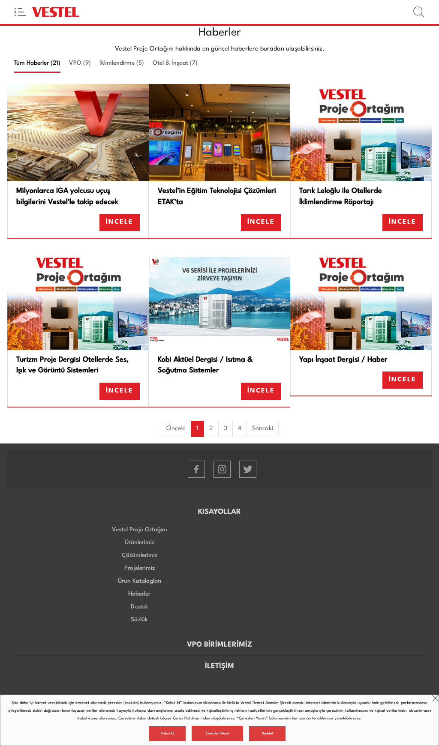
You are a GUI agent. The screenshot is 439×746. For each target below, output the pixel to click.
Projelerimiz (139, 568)
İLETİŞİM (219, 666)
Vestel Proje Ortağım (139, 530)
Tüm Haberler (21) (37, 63)
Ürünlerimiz (139, 542)
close (435, 698)
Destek (139, 607)
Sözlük (139, 620)
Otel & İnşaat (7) (175, 63)
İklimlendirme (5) (121, 63)
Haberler (139, 594)
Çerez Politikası (186, 718)
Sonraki (262, 428)
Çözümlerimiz (139, 555)
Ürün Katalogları (139, 581)
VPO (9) (80, 63)
